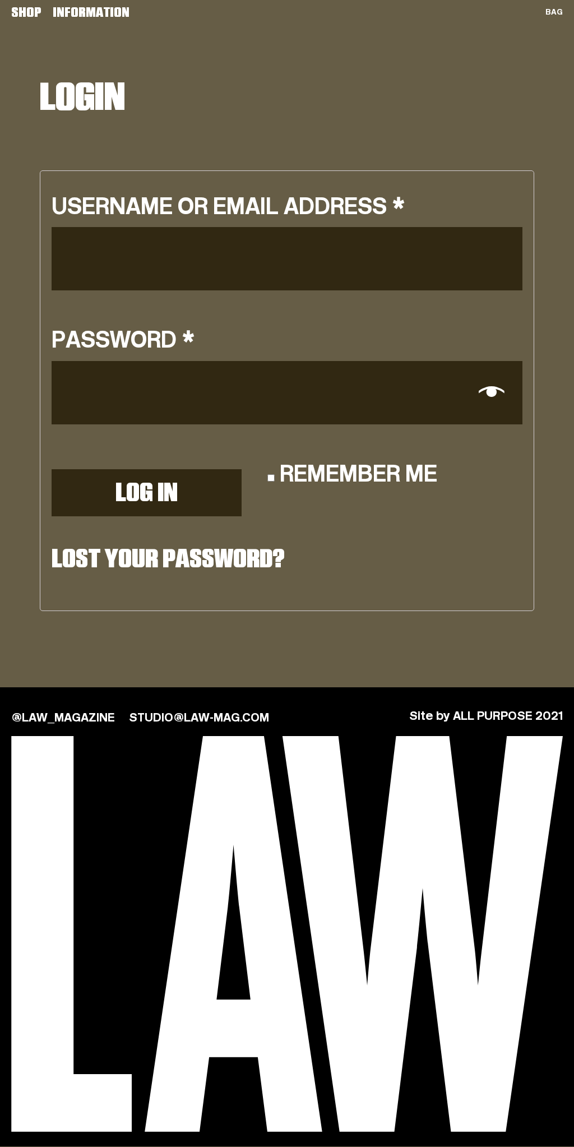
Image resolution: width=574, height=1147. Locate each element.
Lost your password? (168, 561)
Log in (146, 494)
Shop (26, 13)
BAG (554, 12)
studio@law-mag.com (199, 718)
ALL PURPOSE (493, 716)
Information (91, 13)
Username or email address (228, 208)
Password (123, 341)
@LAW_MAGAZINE (63, 718)
